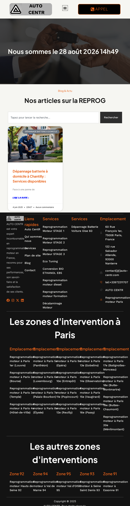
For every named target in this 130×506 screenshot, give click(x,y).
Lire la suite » (21, 197)
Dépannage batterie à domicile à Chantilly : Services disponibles (30, 176)
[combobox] (53, 117)
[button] (65, 8)
